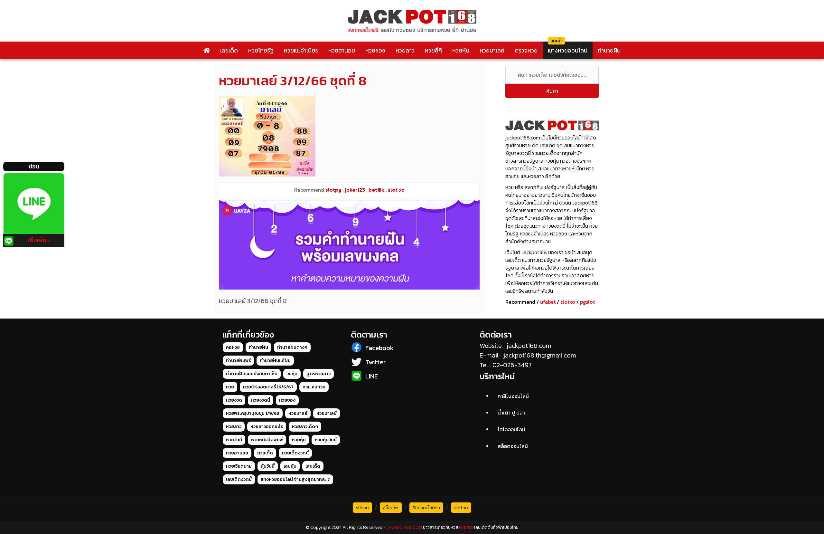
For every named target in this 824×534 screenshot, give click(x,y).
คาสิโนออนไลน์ (513, 396)
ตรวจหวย (526, 50)
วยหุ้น (291, 373)
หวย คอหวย (314, 387)
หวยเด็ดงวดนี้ (295, 453)
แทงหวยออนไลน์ (567, 50)
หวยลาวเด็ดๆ (305, 426)
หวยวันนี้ (234, 439)
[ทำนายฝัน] (349, 245)
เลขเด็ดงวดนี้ (239, 479)
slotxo (567, 302)
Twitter (375, 362)
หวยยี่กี (433, 50)
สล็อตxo (390, 507)
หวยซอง (375, 50)
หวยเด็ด (265, 453)
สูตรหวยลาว (318, 373)
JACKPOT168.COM (404, 527)
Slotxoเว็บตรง (426, 507)
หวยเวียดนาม (239, 466)
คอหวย (233, 347)
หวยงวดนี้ (260, 400)
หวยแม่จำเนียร (301, 50)
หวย (230, 387)
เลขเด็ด (229, 50)
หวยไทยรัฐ (261, 50)
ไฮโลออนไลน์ (511, 429)
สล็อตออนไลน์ (513, 446)
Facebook (379, 348)
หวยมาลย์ (297, 413)
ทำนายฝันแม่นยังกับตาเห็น (251, 373)
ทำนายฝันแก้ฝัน (275, 360)
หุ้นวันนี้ (268, 466)
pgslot (587, 302)
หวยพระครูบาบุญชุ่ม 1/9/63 (252, 413)
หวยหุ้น (460, 50)
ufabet (548, 302)
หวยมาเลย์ (492, 50)
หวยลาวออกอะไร (266, 426)
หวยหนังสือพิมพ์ (267, 439)
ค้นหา (552, 91)
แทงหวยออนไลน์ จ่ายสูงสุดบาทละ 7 (295, 479)
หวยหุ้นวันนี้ (326, 439)
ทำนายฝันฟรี (238, 360)
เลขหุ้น (290, 466)
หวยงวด (234, 400)
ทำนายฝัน (609, 50)
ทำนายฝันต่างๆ (292, 347)
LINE (371, 376)
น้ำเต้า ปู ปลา (511, 412)
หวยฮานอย (341, 50)
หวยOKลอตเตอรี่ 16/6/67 (268, 387)
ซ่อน (34, 166)
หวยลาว (405, 50)
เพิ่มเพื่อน (39, 240)
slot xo (461, 507)
